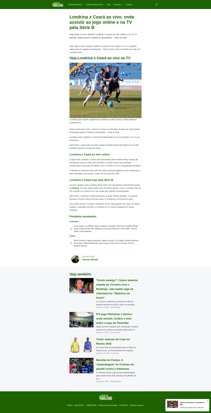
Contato (129, 4)
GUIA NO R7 (79, 405)
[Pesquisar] (156, 4)
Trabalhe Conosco (136, 405)
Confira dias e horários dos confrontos (192, 407)
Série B (75, 188)
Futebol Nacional (74, 4)
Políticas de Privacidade (107, 405)
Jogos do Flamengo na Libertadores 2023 (192, 404)
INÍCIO (70, 405)
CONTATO (123, 405)
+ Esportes (117, 4)
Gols (109, 4)
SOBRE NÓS (91, 405)
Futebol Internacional (94, 4)
